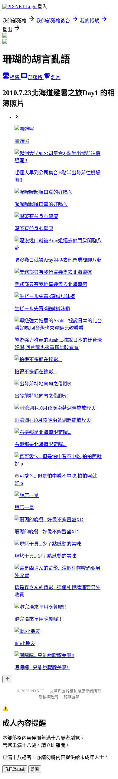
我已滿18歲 (15, 769)
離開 (35, 769)
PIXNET (37, 691)
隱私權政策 (48, 697)
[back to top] (7, 679)
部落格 (36, 77)
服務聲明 (72, 697)
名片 (56, 77)
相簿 (15, 77)
